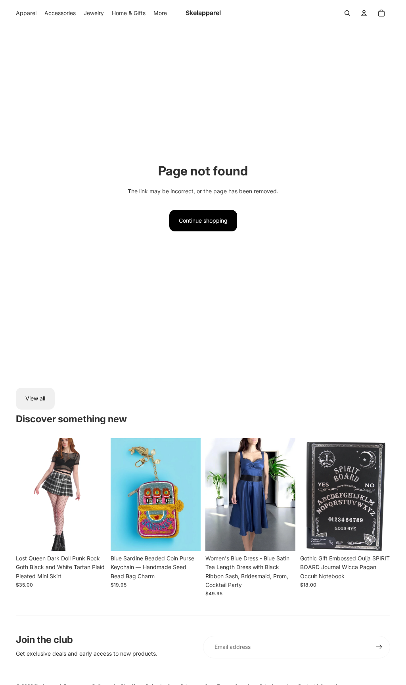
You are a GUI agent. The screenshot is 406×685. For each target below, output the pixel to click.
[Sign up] (379, 646)
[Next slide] (100, 494)
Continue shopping (203, 220)
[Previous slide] (22, 494)
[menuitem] (160, 13)
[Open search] (347, 13)
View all (35, 398)
